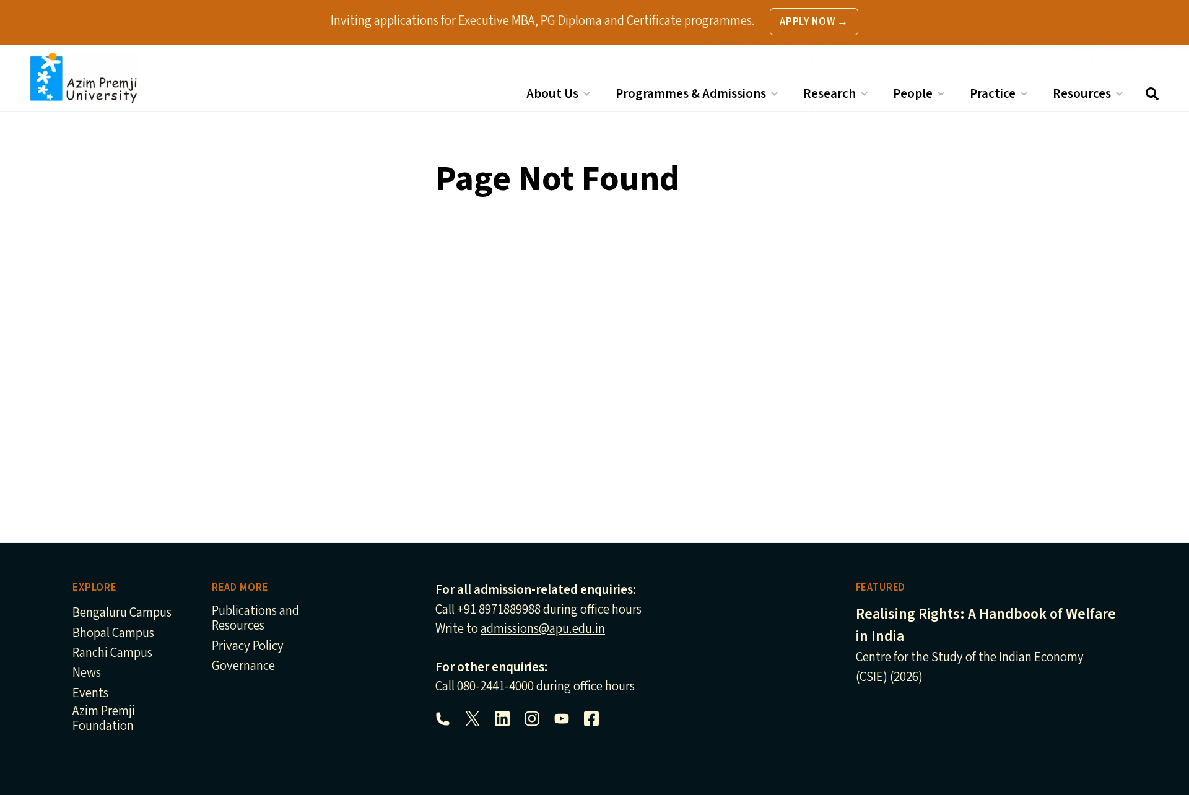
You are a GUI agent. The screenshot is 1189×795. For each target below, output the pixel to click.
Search (1151, 94)
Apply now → (814, 21)
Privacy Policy (248, 646)
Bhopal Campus (113, 633)
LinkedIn (502, 719)
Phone (443, 719)
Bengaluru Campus (122, 613)
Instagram (532, 719)
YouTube (562, 719)
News (86, 673)
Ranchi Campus (112, 653)
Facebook (591, 719)
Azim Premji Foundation (103, 719)
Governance (243, 666)
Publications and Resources (255, 619)
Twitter (472, 719)
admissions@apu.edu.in (543, 628)
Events (90, 693)
